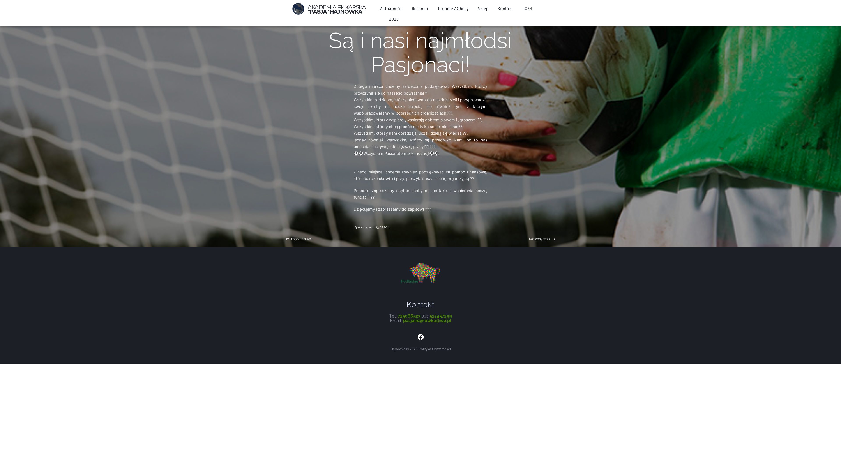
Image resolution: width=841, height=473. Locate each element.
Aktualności (391, 8)
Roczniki (420, 8)
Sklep (483, 8)
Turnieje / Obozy (453, 8)
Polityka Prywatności (435, 349)
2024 (527, 8)
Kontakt (505, 8)
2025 (394, 19)
